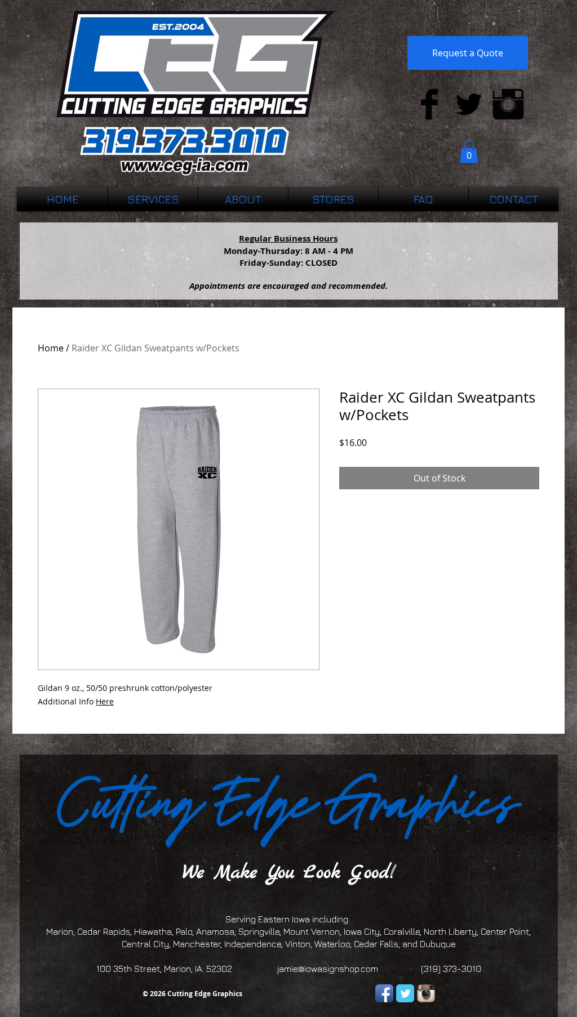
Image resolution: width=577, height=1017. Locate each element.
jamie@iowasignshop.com (327, 969)
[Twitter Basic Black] (469, 104)
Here (105, 701)
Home (51, 348)
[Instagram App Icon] (426, 993)
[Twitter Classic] (405, 993)
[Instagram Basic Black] (508, 104)
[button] (468, 151)
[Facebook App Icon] (384, 993)
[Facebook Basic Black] (429, 104)
